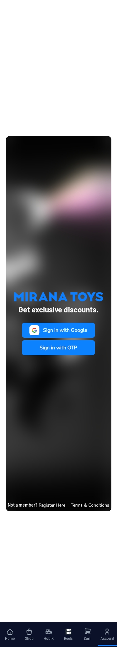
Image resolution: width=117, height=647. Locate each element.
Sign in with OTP (58, 347)
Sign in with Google (65, 330)
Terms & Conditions (90, 505)
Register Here (52, 505)
